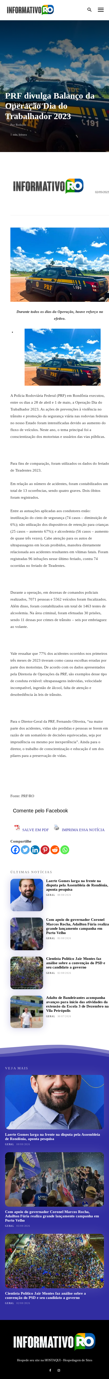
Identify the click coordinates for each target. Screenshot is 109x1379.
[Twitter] (25, 849)
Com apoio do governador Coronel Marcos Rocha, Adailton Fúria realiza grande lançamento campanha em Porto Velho (77, 926)
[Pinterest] (45, 849)
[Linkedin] (35, 849)
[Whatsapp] (64, 849)
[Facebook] (15, 849)
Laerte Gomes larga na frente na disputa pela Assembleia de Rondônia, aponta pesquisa (77, 885)
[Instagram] (59, 1371)
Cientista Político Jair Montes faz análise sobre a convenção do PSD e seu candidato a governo (75, 963)
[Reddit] (54, 849)
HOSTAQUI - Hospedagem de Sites (68, 1360)
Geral (50, 895)
